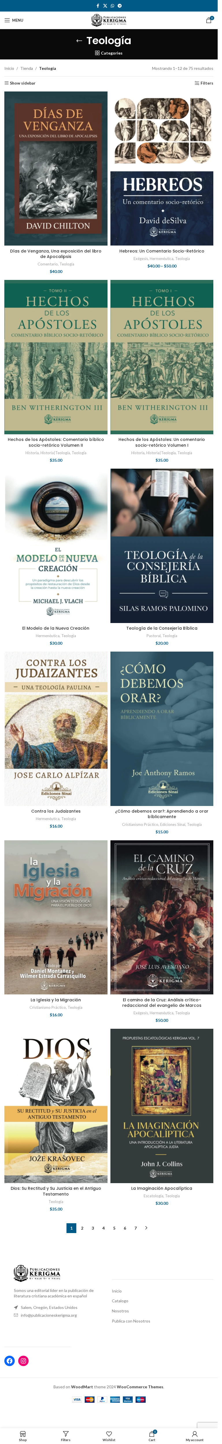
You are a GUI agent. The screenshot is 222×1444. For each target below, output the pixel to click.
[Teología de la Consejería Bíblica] (162, 546)
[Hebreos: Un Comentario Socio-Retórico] (162, 168)
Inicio (9, 68)
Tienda (26, 68)
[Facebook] (9, 1361)
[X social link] (105, 6)
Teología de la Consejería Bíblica (161, 628)
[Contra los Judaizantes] (56, 729)
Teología (67, 264)
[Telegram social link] (119, 6)
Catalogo (120, 1300)
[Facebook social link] (98, 6)
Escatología (153, 1196)
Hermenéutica (161, 258)
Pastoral (154, 635)
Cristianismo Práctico (140, 824)
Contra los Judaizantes (56, 811)
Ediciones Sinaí (172, 824)
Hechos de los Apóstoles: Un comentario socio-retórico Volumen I (162, 442)
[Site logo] (109, 19)
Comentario (48, 264)
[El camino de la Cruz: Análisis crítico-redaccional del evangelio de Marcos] (162, 917)
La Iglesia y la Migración (56, 1000)
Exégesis (141, 258)
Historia (32, 452)
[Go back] (79, 40)
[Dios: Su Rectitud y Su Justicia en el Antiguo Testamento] (56, 1106)
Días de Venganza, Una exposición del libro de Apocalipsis (55, 254)
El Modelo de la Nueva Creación (55, 628)
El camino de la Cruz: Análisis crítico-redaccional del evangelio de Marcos (161, 1003)
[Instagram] (23, 1361)
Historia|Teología (55, 452)
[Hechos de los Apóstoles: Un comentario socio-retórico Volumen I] (162, 357)
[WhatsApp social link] (112, 6)
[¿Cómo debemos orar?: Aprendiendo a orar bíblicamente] (162, 729)
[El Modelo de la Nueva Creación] (56, 546)
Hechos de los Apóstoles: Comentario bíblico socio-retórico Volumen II (56, 442)
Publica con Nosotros (131, 1320)
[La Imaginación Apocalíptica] (162, 1106)
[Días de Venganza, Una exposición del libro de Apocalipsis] (56, 168)
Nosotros (120, 1310)
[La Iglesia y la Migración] (56, 917)
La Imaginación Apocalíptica (161, 1188)
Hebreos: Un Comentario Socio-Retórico (161, 251)
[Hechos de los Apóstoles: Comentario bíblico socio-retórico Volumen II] (56, 357)
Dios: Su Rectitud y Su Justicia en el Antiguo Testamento (56, 1191)
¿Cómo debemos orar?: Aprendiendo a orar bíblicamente (161, 814)
